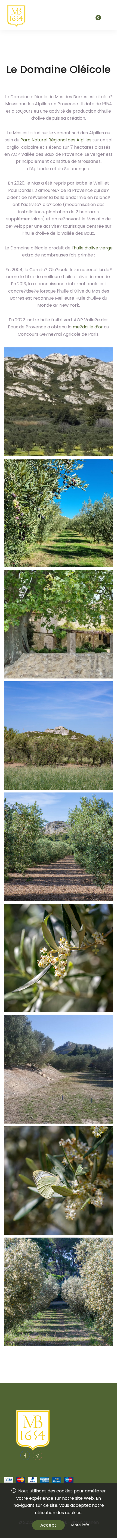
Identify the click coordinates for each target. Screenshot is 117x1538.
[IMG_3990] (58, 735)
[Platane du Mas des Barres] (58, 624)
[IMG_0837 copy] (58, 958)
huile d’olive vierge (93, 248)
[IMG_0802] (58, 1292)
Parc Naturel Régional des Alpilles (55, 140)
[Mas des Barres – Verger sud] (58, 1069)
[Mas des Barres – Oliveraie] (58, 513)
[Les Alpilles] (58, 401)
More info (80, 1525)
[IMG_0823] (58, 1180)
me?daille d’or (88, 327)
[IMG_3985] (58, 846)
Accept (48, 1525)
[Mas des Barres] (15, 15)
